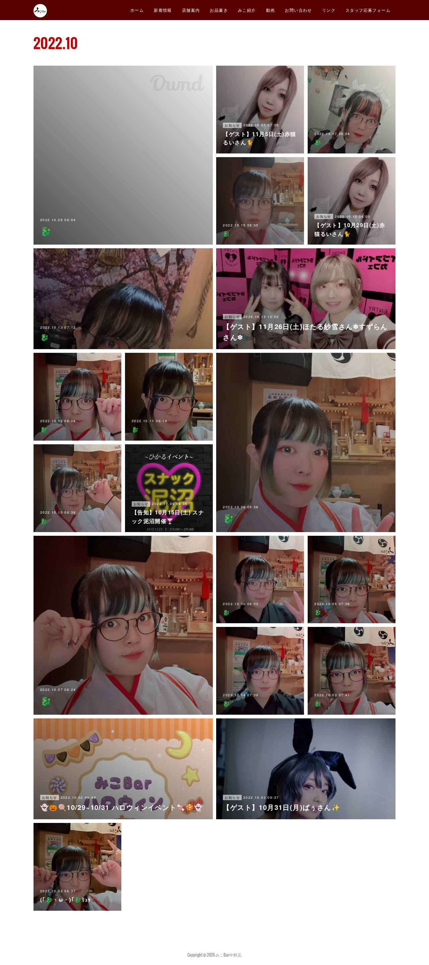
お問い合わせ (298, 10)
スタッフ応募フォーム (368, 10)
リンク (328, 10)
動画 (270, 10)
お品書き (219, 10)
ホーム (137, 10)
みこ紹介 (247, 10)
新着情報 (163, 10)
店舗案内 (191, 10)
